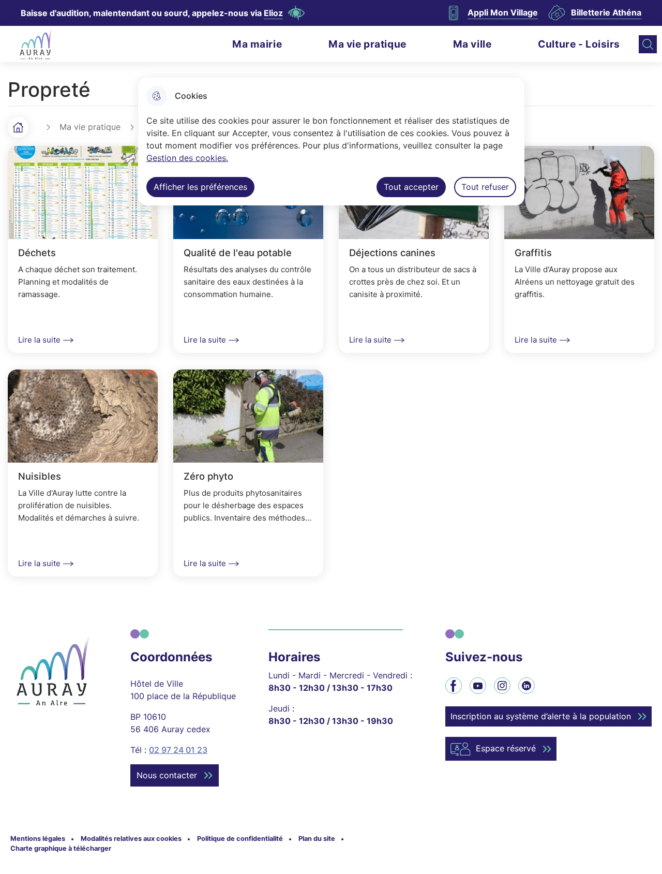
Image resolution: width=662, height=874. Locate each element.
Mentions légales (37, 838)
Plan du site (316, 838)
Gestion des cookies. (187, 158)
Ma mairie (257, 44)
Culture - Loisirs (579, 44)
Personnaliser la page (296, 13)
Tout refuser (485, 187)
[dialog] (331, 141)
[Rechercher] (648, 44)
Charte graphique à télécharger (60, 848)
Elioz (273, 13)
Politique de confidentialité (240, 838)
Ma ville (472, 44)
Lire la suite (39, 340)
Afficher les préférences (200, 187)
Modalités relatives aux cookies (131, 838)
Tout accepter (411, 187)
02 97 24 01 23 (178, 750)
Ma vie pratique (367, 44)
